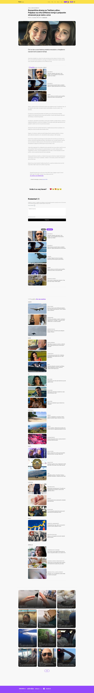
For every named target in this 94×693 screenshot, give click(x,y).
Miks (52, 1)
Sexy (61, 1)
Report (58, 1)
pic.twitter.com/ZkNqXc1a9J (37, 175)
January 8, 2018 (44, 179)
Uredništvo (20, 691)
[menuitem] (74, 2)
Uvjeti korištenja (34, 691)
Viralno (49, 1)
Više (47, 670)
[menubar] (74, 2)
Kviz (55, 1)
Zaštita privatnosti (40, 691)
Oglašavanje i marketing (27, 691)
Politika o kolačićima (47, 691)
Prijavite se (47, 219)
